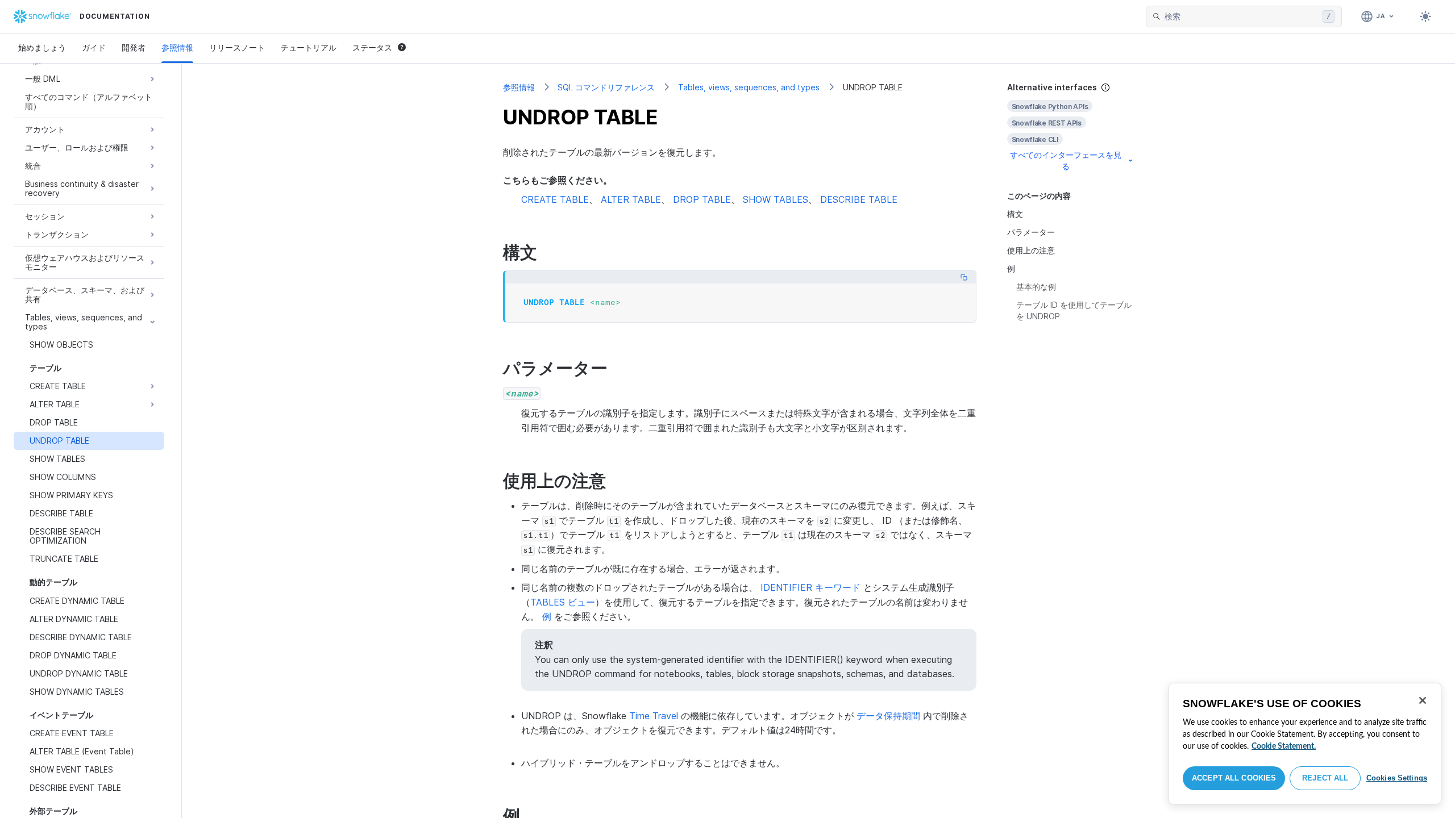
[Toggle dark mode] (1425, 16)
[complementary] (1070, 127)
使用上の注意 (1031, 250)
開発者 (134, 47)
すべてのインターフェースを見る (1065, 160)
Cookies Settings (1396, 778)
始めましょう (42, 47)
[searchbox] (1241, 16)
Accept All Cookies (1234, 778)
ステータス (372, 47)
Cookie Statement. (1284, 746)
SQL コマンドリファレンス (606, 87)
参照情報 (177, 47)
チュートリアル (308, 47)
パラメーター (1031, 232)
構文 (1015, 214)
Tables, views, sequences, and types (749, 87)
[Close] (1422, 700)
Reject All (1325, 778)
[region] (1305, 743)
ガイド (94, 47)
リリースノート (237, 47)
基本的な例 (1036, 286)
